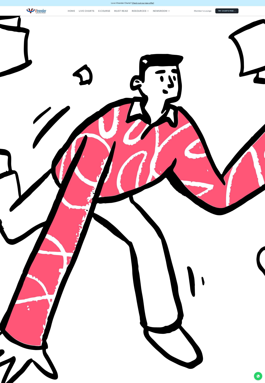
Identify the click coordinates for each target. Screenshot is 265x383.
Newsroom (160, 11)
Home (71, 11)
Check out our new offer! (143, 3)
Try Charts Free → (227, 11)
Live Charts (86, 11)
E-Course (104, 11)
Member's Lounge (202, 11)
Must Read (121, 11)
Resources (139, 11)
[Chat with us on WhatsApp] (258, 376)
